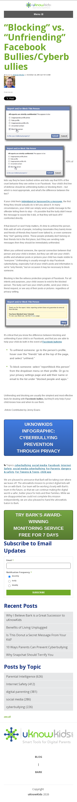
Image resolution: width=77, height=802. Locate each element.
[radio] (38, 576)
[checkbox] (38, 580)
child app (45, 472)
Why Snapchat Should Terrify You (29, 655)
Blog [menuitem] (38, 757)
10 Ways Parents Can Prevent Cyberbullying (37, 647)
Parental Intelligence (24, 676)
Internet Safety (20, 684)
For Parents (53, 468)
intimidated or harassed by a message (41, 201)
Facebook (15, 92)
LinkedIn (20, 92)
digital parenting (21, 692)
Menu (37, 14)
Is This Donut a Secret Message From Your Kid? (36, 637)
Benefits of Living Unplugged (26, 627)
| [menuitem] (38, 764)
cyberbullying (23, 465)
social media (39, 465)
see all (7, 716)
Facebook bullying (52, 342)
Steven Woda (18, 75)
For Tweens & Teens (27, 472)
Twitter (25, 92)
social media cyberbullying (29, 468)
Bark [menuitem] (38, 772)
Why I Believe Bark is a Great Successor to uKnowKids (35, 617)
